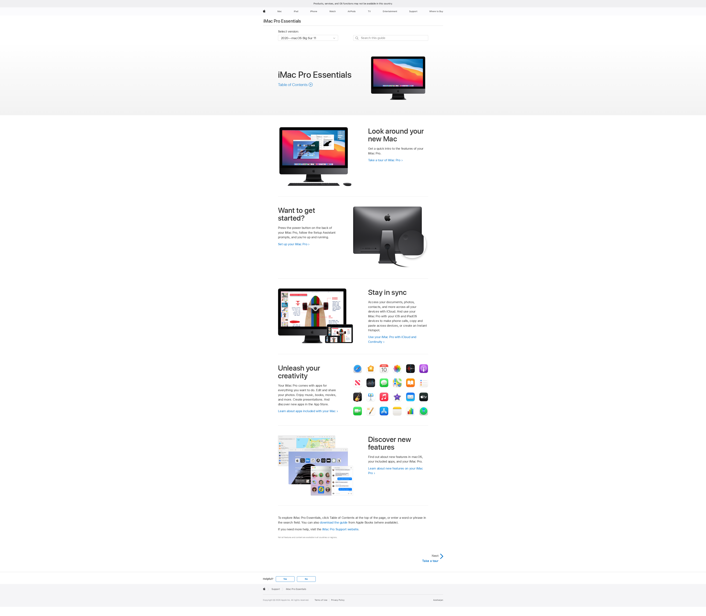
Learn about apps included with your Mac (307, 411)
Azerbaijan (438, 600)
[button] (295, 84)
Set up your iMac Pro (292, 244)
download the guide (333, 522)
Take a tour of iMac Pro (384, 160)
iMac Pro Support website (340, 529)
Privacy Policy (338, 600)
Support (276, 589)
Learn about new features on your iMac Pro (395, 471)
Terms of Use (321, 600)
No (306, 579)
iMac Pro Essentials (282, 21)
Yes (285, 579)
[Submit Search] (357, 38)
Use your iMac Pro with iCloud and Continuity (392, 339)
